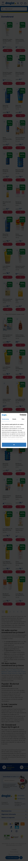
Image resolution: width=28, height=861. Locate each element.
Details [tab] (14, 419)
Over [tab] (23, 419)
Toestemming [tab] (5, 419)
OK (14, 444)
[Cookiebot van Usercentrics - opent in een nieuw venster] (20, 415)
